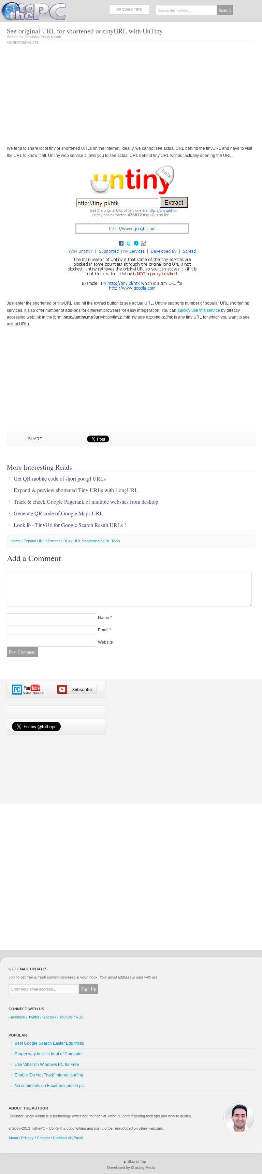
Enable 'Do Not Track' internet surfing (49, 1075)
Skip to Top (137, 1161)
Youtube (66, 1017)
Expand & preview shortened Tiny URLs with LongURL (76, 490)
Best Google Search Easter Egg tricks (49, 1043)
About (13, 1138)
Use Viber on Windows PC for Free (47, 1064)
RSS (79, 1017)
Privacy (27, 1138)
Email (103, 630)
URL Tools (111, 541)
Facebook (17, 1017)
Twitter (33, 1017)
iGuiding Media (143, 1167)
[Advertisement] (64, 95)
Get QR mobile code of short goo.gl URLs (60, 478)
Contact (43, 1138)
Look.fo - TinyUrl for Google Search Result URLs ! (70, 525)
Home (15, 541)
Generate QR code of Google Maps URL (58, 513)
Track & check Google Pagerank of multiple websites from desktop (86, 502)
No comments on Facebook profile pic (50, 1085)
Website (105, 642)
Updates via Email (68, 1138)
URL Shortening (86, 541)
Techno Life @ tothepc (51, 10)
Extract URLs (59, 541)
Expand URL (34, 541)
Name (103, 617)
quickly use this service (198, 310)
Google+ (49, 1017)
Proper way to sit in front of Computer (49, 1054)
